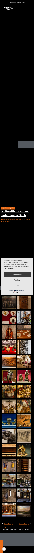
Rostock (3, 221)
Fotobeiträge (11, 219)
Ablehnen (17, 280)
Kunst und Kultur (20, 219)
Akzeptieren (17, 275)
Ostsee (28, 219)
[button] (6, 530)
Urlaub (9, 221)
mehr (17, 285)
